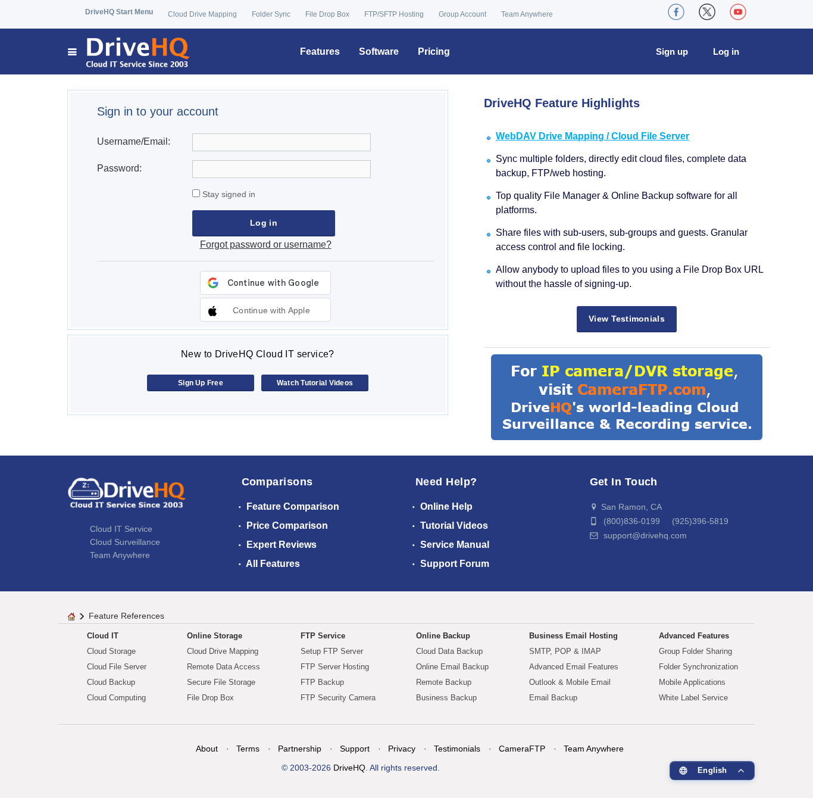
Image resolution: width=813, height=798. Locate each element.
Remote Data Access (223, 666)
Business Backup (446, 697)
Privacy (401, 748)
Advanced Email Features (573, 666)
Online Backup (443, 635)
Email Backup (553, 697)
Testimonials (457, 748)
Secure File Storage (221, 682)
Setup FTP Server (332, 651)
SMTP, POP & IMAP (565, 651)
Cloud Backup (111, 682)
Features (320, 51)
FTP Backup (322, 682)
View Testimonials (627, 318)
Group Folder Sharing (695, 651)
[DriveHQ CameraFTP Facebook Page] (676, 12)
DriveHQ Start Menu (119, 12)
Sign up (672, 51)
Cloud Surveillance (125, 542)
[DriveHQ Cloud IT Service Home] (129, 51)
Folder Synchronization (698, 666)
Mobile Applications (692, 682)
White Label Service (693, 697)
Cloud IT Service (121, 529)
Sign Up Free (200, 383)
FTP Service (323, 635)
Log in (726, 51)
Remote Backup (443, 682)
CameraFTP (522, 748)
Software (379, 51)
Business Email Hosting (573, 635)
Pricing (434, 51)
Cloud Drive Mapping (202, 14)
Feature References (126, 616)
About (207, 748)
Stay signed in (227, 194)
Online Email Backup (452, 666)
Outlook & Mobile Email (570, 682)
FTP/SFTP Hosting (394, 14)
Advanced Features (694, 635)
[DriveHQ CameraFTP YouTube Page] (738, 12)
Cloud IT (102, 635)
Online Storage (214, 635)
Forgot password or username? (266, 244)
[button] (265, 310)
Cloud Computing (116, 697)
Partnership (299, 748)
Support (355, 748)
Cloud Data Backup (449, 651)
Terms (247, 748)
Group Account (462, 14)
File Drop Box (327, 14)
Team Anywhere (527, 14)
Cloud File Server (116, 666)
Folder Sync (271, 14)
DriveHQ (349, 767)
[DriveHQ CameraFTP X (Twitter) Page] (707, 12)
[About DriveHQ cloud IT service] (126, 498)
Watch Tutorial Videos (315, 383)
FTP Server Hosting (335, 666)
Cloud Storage (111, 651)
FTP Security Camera (338, 697)
